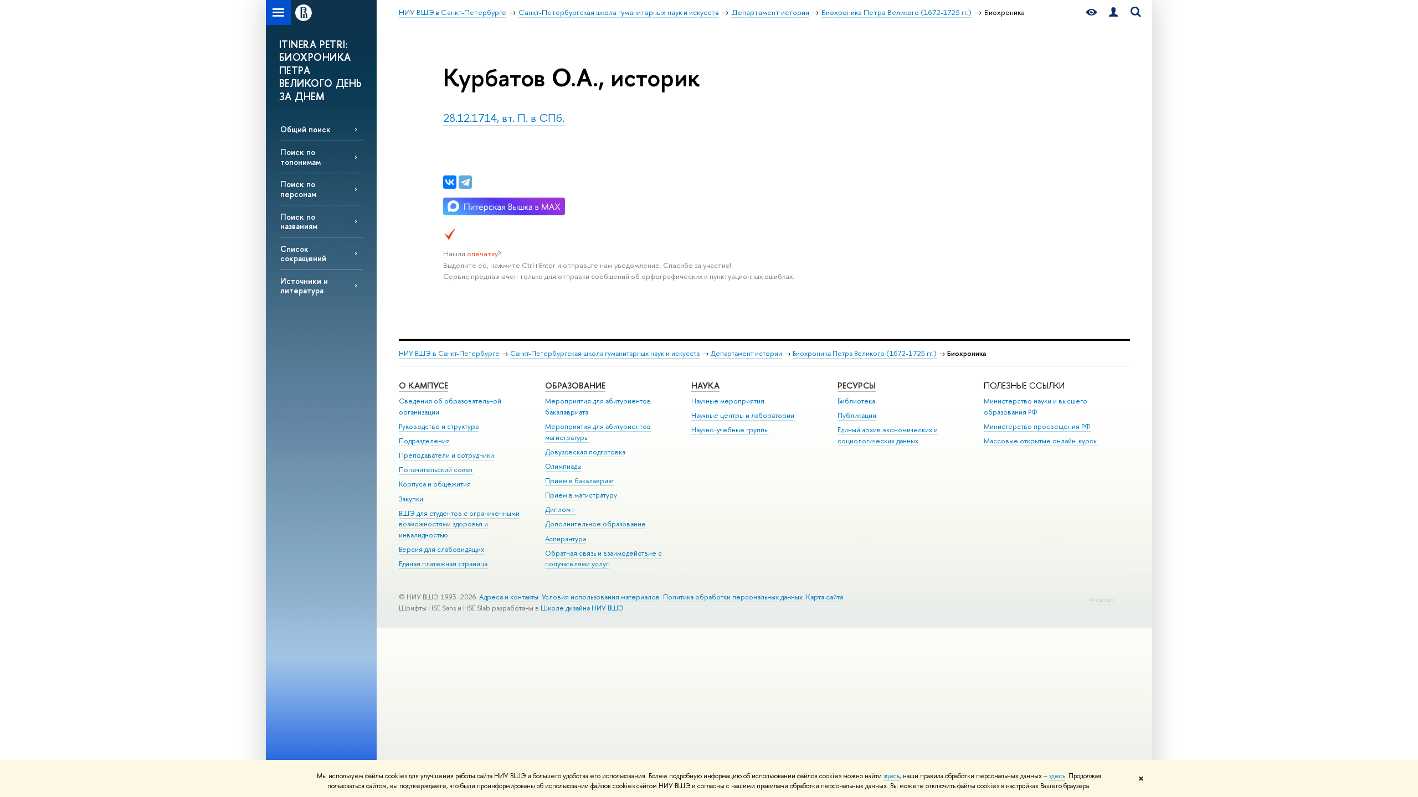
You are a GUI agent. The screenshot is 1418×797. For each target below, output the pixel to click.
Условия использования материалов (601, 597)
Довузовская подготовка (585, 452)
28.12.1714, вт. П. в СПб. (503, 117)
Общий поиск (305, 129)
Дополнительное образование (595, 524)
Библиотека (856, 401)
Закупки (411, 499)
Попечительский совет (436, 469)
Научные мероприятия (727, 401)
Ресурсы (857, 385)
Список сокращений (303, 253)
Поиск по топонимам (300, 157)
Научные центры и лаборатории (742, 415)
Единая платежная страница (443, 563)
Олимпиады (563, 466)
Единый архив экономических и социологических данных (888, 435)
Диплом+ (560, 509)
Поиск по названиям (298, 221)
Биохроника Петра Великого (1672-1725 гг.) (865, 353)
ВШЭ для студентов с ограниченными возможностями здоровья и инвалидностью (459, 524)
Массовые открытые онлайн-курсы (1041, 441)
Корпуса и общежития (435, 484)
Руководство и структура (439, 426)
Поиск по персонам (298, 189)
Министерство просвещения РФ (1037, 426)
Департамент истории (746, 353)
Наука (705, 385)
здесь (891, 776)
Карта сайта (824, 597)
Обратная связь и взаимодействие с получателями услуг (603, 558)
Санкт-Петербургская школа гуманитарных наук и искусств (605, 353)
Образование (575, 385)
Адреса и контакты (508, 597)
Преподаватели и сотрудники (446, 455)
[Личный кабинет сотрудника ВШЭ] (1113, 12)
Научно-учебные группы (730, 429)
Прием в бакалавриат (579, 480)
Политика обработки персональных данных (733, 597)
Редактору (1102, 600)
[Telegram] (465, 182)
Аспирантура (565, 539)
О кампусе (423, 385)
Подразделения (424, 441)
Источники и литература (304, 286)
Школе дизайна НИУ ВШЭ (582, 608)
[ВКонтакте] (449, 182)
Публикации (857, 415)
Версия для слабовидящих (441, 549)
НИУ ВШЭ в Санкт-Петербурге (449, 353)
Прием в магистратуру (581, 495)
